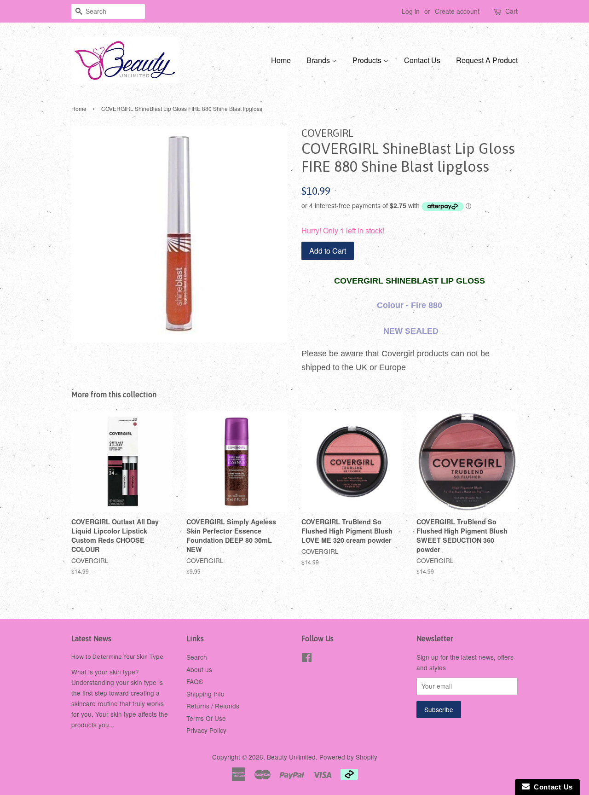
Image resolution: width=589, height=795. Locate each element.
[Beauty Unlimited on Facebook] (306, 658)
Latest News (91, 638)
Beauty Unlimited (291, 756)
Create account (457, 11)
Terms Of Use (206, 718)
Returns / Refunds (212, 705)
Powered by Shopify (348, 756)
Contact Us (422, 60)
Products (367, 60)
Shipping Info (205, 693)
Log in (411, 11)
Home (281, 60)
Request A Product (487, 60)
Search (196, 657)
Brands (319, 60)
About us (199, 669)
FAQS (194, 681)
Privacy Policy (206, 730)
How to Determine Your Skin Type (117, 656)
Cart (511, 11)
